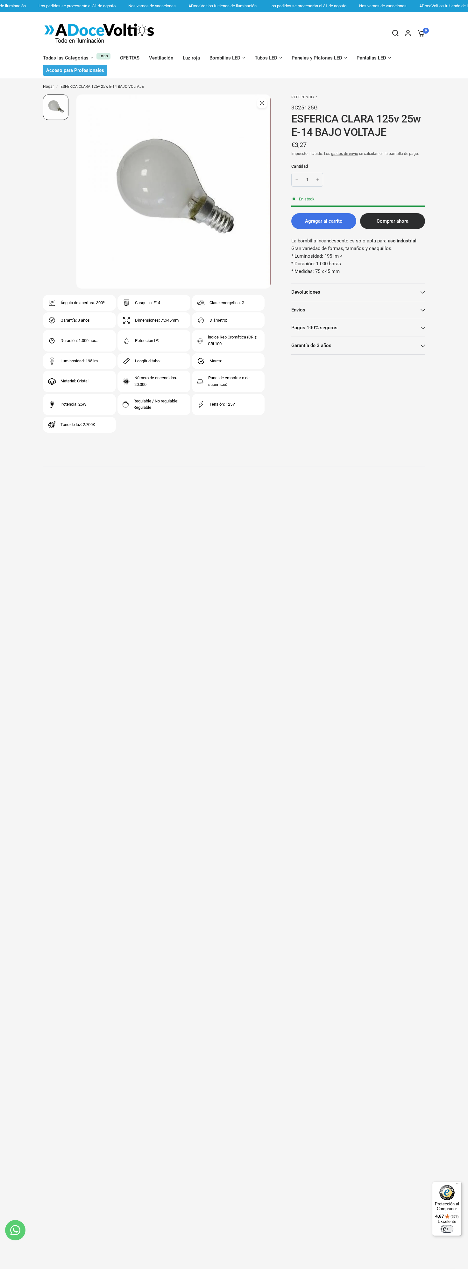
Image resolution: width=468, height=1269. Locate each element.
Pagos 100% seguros (314, 328)
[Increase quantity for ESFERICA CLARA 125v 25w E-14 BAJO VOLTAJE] (318, 179)
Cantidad (299, 166)
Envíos (298, 310)
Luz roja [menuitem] (191, 58)
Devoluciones (305, 292)
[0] (419, 33)
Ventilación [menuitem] (161, 58)
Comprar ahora (392, 221)
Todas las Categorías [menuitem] (66, 58)
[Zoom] (262, 103)
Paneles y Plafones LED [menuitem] (317, 58)
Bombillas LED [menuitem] (224, 58)
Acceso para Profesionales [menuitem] (75, 70)
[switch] (447, 1229)
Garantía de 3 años (311, 345)
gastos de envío (344, 153)
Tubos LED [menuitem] (266, 58)
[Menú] (458, 1185)
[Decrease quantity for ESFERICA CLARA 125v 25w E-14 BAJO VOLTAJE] (297, 179)
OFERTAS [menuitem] (129, 58)
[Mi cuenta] (408, 33)
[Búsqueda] (395, 33)
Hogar (48, 86)
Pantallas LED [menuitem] (371, 58)
